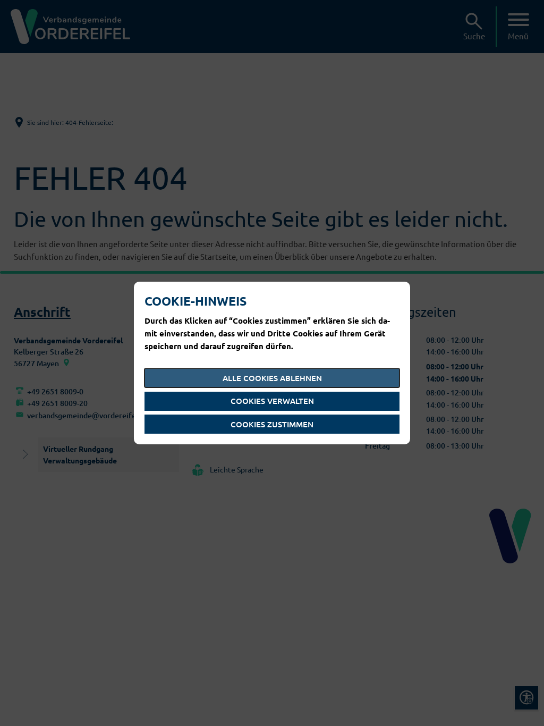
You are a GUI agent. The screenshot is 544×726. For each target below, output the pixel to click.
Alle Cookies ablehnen (272, 378)
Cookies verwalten (272, 400)
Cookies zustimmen (272, 424)
